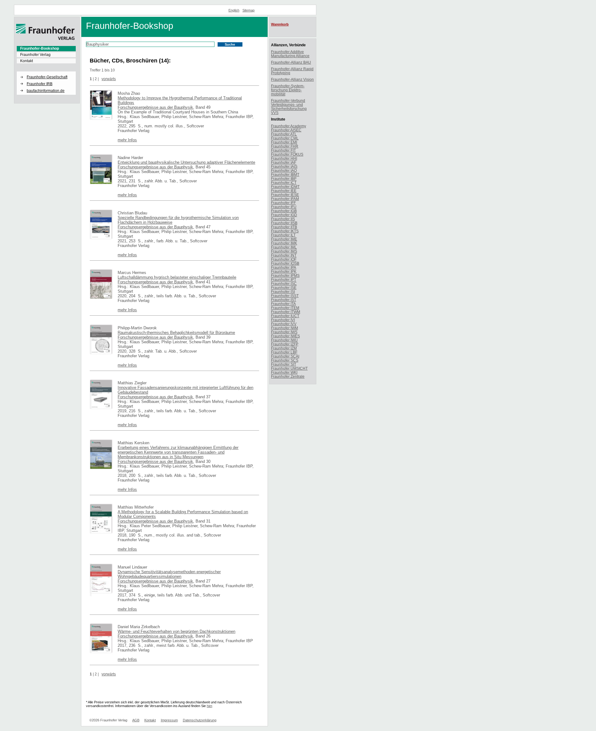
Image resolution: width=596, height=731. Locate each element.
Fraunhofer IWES (285, 336)
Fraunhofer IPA (283, 267)
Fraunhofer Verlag (35, 55)
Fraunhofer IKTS (285, 231)
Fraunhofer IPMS (285, 275)
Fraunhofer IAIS (284, 166)
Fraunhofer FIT (283, 150)
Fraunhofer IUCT (285, 316)
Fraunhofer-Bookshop (39, 48)
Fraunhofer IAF (283, 162)
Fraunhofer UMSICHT (289, 368)
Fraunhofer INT (283, 255)
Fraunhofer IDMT (285, 187)
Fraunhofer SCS (284, 360)
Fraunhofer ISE (283, 288)
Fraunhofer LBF (284, 352)
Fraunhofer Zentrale (288, 376)
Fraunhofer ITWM (285, 312)
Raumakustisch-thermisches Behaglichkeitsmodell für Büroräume (176, 332)
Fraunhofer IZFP (284, 344)
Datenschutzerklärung (199, 720)
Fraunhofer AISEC (286, 130)
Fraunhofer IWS (284, 332)
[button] (46, 71)
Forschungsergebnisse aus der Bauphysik (155, 107)
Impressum (169, 720)
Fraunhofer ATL (284, 134)
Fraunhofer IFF (283, 203)
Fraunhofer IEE (283, 191)
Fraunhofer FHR (284, 146)
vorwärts (109, 79)
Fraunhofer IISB (284, 223)
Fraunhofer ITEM (285, 308)
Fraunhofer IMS (284, 251)
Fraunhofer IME (284, 239)
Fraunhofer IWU (284, 340)
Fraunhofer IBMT (285, 174)
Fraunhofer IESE (285, 195)
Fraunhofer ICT (283, 182)
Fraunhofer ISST (285, 296)
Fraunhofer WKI (284, 372)
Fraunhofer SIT (283, 364)
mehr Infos (127, 140)
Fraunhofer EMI (284, 142)
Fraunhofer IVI (283, 320)
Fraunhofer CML (285, 138)
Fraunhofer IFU (283, 207)
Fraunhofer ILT (283, 235)
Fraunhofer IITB (284, 227)
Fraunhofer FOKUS (287, 154)
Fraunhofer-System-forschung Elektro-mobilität (288, 90)
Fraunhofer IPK (283, 271)
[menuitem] (46, 48)
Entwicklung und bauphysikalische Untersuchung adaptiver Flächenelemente (186, 162)
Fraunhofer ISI (283, 292)
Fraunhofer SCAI (285, 356)
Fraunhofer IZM (284, 348)
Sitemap (248, 10)
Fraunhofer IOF (283, 259)
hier (209, 706)
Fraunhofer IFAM (285, 199)
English (233, 10)
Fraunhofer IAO (284, 170)
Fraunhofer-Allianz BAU (291, 62)
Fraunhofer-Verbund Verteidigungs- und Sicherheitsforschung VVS (289, 106)
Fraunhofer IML (284, 247)
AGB (135, 720)
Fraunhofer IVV (283, 324)
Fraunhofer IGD (284, 215)
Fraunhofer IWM (284, 328)
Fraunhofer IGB (284, 211)
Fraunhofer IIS (283, 219)
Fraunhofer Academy (288, 126)
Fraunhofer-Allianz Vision (292, 79)
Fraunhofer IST (283, 300)
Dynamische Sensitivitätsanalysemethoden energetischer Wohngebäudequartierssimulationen (169, 574)
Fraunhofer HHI (284, 158)
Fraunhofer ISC (284, 283)
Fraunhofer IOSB (285, 263)
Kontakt (26, 61)
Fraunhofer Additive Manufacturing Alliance (290, 54)
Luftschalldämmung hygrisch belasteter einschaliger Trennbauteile (177, 277)
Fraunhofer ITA (283, 304)
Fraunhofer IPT (283, 279)
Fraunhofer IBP (283, 178)
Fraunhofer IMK (284, 243)
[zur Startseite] (45, 39)
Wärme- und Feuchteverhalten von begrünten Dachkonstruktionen (176, 631)
